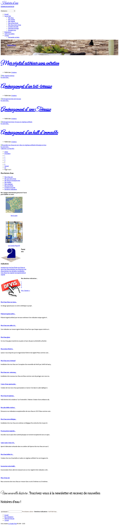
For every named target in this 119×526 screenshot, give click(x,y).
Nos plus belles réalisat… (8, 407)
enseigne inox (5, 267)
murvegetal (17, 273)
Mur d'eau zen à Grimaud (8, 361)
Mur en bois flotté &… (7, 349)
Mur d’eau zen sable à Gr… (8, 325)
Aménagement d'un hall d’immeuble (29, 132)
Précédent (7, 153)
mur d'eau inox (19, 269)
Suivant (6, 166)
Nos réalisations (8, 517)
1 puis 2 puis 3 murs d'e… (8, 443)
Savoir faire (7, 16)
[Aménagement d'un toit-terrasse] (11, 99)
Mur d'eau (11, 18)
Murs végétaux (8, 184)
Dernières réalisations (10, 189)
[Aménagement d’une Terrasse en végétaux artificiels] (16, 122)
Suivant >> (27, 290)
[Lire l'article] (14, 242)
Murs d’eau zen (5, 478)
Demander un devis (13, 37)
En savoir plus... (5, 77)
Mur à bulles (11, 19)
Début (6, 152)
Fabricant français (9, 518)
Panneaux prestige (13, 28)
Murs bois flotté (8, 186)
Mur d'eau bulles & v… (7, 454)
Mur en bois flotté (13, 23)
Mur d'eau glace (5, 337)
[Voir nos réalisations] (14, 212)
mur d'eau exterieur (9, 269)
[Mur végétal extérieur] (7, 76)
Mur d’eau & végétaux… (8, 396)
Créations (14, 72)
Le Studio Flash (12, 524)
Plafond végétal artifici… (8, 314)
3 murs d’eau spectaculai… (8, 384)
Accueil (6, 14)
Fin (5, 168)
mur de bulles (13, 271)
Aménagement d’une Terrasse (26, 109)
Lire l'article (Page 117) (14, 246)
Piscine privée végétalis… (8, 431)
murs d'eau (4, 273)
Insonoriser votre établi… (8, 466)
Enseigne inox (12, 30)
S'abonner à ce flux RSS (7, 148)
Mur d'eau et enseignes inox (12, 180)
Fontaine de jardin (13, 27)
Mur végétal (11, 21)
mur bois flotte (13, 267)
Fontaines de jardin (9, 187)
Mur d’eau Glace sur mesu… (9, 302)
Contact (6, 35)
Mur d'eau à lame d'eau (14, 25)
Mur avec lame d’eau (10, 179)
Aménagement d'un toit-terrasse (26, 86)
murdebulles (20, 271)
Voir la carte (14, 215)
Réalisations (7, 32)
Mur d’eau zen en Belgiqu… (8, 419)
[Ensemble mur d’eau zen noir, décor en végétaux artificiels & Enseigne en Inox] (23, 145)
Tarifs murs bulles (9, 34)
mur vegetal (10, 273)
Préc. (22, 290)
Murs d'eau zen (8, 177)
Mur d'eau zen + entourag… (8, 372)
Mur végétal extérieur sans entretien (30, 63)
